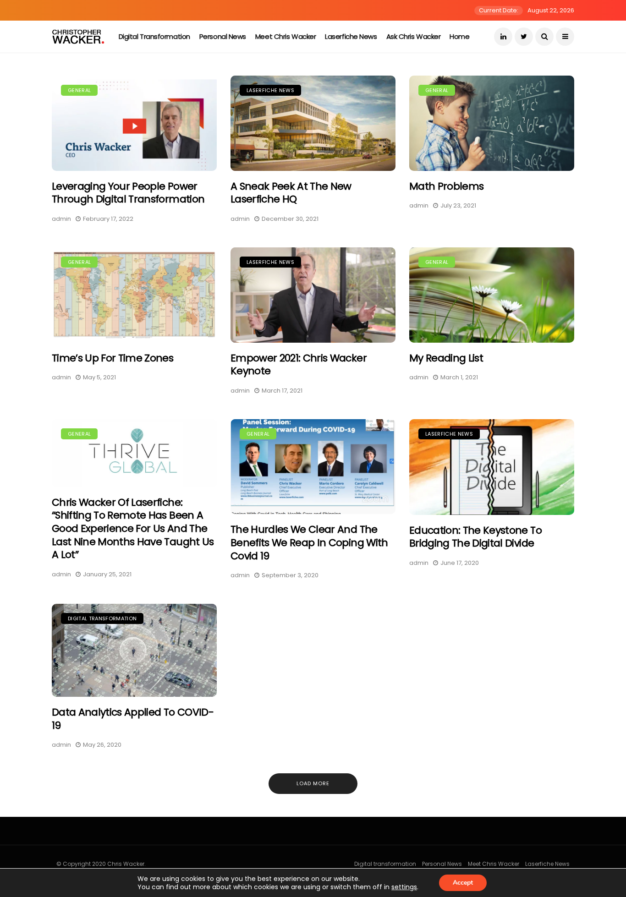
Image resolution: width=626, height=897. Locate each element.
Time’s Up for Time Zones (112, 358)
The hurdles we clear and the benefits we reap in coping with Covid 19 (309, 542)
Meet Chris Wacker (285, 36)
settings (404, 887)
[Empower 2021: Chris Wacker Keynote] (313, 295)
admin (61, 218)
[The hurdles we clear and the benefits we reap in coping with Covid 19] (313, 466)
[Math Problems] (491, 123)
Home (459, 36)
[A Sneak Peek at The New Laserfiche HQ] (313, 123)
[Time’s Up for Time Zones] (134, 295)
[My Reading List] (491, 295)
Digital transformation (154, 36)
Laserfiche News (351, 36)
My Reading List (446, 358)
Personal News (222, 36)
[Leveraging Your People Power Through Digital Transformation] (134, 123)
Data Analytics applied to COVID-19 (133, 719)
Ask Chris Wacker (413, 36)
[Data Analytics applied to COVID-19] (134, 650)
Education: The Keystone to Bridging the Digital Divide (475, 537)
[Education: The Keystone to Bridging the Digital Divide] (491, 467)
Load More (313, 783)
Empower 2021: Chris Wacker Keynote (299, 364)
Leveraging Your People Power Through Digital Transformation (128, 193)
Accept (463, 882)
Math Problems (446, 186)
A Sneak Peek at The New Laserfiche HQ (291, 193)
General (79, 90)
